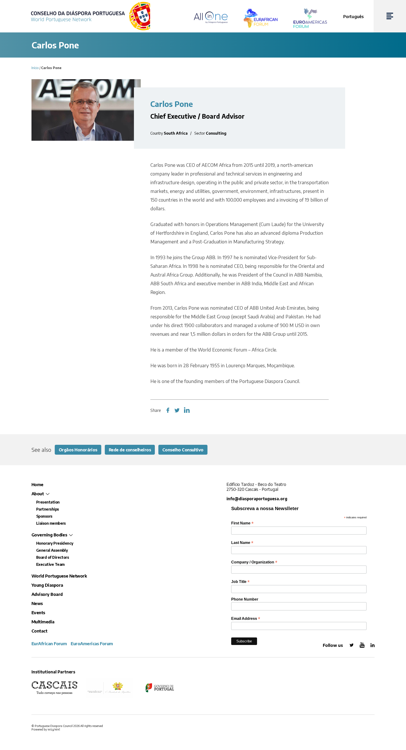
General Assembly (52, 550)
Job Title (240, 581)
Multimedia (43, 621)
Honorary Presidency (54, 543)
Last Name (242, 542)
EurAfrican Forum (49, 643)
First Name (242, 523)
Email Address (245, 618)
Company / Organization (254, 562)
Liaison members (51, 523)
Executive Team (50, 564)
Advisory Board (46, 594)
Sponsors (44, 516)
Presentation (48, 502)
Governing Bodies (49, 534)
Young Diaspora (47, 585)
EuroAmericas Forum (92, 643)
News (37, 603)
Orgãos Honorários (78, 449)
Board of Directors (52, 557)
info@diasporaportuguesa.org (256, 498)
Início (35, 68)
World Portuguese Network (59, 575)
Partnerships (47, 509)
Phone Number (244, 599)
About (37, 493)
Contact (39, 630)
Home (37, 484)
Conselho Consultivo (182, 449)
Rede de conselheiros (130, 449)
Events (38, 612)
